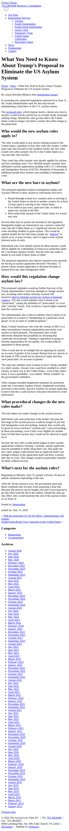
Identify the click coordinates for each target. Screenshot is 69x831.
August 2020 (15, 746)
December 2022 (16, 668)
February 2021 (16, 728)
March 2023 (14, 659)
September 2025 (16, 574)
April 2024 (14, 619)
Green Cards (21, 30)
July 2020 (13, 749)
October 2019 (15, 776)
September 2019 (16, 779)
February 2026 (16, 562)
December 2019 (16, 770)
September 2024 (16, 604)
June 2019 (13, 788)
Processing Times (24, 42)
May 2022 (13, 689)
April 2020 (14, 758)
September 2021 (16, 707)
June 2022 (13, 686)
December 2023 (16, 632)
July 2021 (13, 713)
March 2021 (14, 725)
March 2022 (14, 695)
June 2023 (13, 650)
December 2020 (16, 734)
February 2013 (16, 803)
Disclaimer (7, 826)
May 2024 (13, 616)
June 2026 (13, 556)
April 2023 (14, 656)
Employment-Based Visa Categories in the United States (31, 521)
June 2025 (13, 580)
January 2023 (15, 665)
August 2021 (15, 710)
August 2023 (15, 644)
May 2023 (13, 653)
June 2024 (13, 613)
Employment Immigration (28, 27)
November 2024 (16, 598)
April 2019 (14, 794)
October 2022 (15, 674)
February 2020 (16, 764)
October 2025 (15, 571)
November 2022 (16, 671)
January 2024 (15, 629)
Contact (12, 51)
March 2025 (14, 589)
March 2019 (14, 797)
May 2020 (13, 755)
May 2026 (13, 559)
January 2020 (15, 767)
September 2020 (16, 743)
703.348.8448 (8, 5)
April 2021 (14, 722)
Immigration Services (19, 18)
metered (54, 234)
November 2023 (16, 635)
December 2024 (16, 595)
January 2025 (15, 592)
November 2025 (16, 568)
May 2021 (13, 719)
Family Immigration (25, 24)
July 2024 (13, 610)
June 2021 (13, 716)
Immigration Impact (47, 94)
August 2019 (15, 782)
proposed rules (14, 112)
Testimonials (14, 48)
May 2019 (13, 791)
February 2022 (16, 698)
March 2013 (14, 800)
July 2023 (13, 647)
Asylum (19, 21)
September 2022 (16, 677)
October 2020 (15, 740)
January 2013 (15, 806)
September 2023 (16, 641)
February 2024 (16, 626)
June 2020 (13, 752)
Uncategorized (15, 537)
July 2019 (13, 785)
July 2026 (13, 553)
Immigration (18, 504)
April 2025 (14, 586)
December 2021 (16, 704)
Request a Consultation (29, 5)
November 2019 (16, 773)
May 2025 (13, 583)
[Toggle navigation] (6, 9)
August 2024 (15, 607)
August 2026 (15, 550)
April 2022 (14, 692)
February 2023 (16, 662)
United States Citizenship (22, 37)
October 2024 (15, 601)
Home (4, 86)
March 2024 (14, 622)
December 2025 (16, 565)
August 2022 (15, 680)
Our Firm (13, 15)
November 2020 (16, 737)
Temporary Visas (24, 33)
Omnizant (33, 826)
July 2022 (13, 683)
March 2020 (14, 761)
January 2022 (15, 701)
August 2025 (15, 577)
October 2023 (15, 638)
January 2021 (15, 731)
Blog (13, 86)
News (11, 45)
